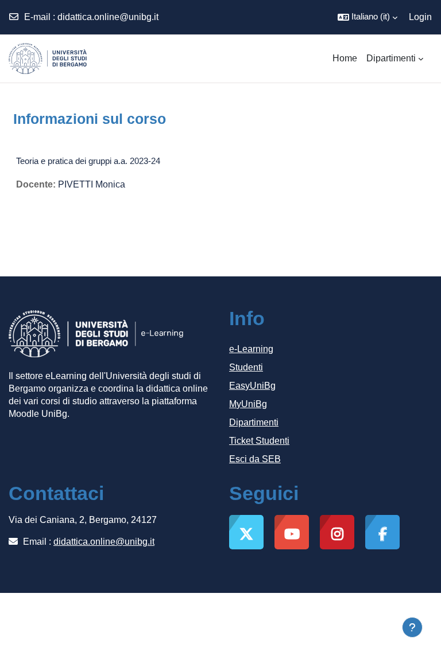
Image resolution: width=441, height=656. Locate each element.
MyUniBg (248, 404)
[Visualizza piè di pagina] (412, 627)
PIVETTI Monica (91, 184)
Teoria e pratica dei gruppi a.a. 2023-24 (88, 161)
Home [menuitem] (344, 58)
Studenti (246, 367)
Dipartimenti (253, 422)
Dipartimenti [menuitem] (391, 58)
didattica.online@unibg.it (107, 17)
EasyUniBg (252, 386)
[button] (367, 17)
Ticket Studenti (259, 441)
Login (420, 17)
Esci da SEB (255, 459)
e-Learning (251, 349)
